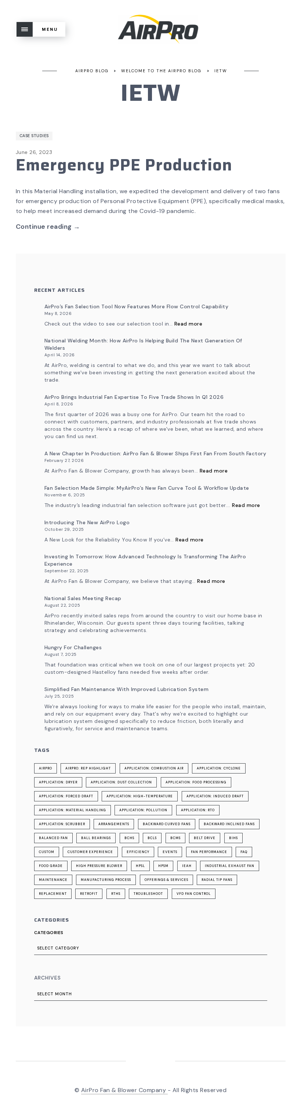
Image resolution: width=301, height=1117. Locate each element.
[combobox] (150, 948)
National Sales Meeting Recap (83, 598)
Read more (188, 323)
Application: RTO (198, 810)
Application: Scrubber (62, 824)
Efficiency (138, 852)
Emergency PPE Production (124, 164)
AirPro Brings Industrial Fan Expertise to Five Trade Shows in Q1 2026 (134, 397)
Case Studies (34, 135)
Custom (46, 852)
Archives (47, 977)
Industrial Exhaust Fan (229, 866)
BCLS (152, 838)
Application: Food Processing (196, 782)
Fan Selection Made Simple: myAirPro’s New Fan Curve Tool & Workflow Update (146, 488)
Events (170, 852)
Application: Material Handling (72, 810)
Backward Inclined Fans (229, 824)
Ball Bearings (96, 838)
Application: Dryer (58, 782)
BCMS (175, 838)
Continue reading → (48, 226)
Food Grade (51, 866)
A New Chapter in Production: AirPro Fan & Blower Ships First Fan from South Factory (155, 453)
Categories (49, 933)
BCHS (129, 838)
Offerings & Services (166, 880)
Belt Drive (204, 838)
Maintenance (53, 880)
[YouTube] (159, 1062)
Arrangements (113, 824)
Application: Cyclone (219, 768)
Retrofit (89, 894)
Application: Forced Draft (66, 796)
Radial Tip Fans (217, 880)
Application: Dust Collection (121, 782)
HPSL (140, 866)
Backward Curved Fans (167, 824)
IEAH (187, 866)
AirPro (45, 768)
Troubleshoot (148, 894)
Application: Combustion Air (154, 768)
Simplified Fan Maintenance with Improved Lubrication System (126, 689)
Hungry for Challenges (73, 647)
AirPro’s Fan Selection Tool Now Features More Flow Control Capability (136, 306)
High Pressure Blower (99, 866)
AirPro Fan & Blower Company (124, 1090)
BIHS (233, 838)
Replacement (53, 894)
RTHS (115, 894)
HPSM (163, 866)
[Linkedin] (141, 1062)
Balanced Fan (53, 838)
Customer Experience (90, 852)
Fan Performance (209, 852)
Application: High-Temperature (139, 796)
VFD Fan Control (194, 894)
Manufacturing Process (106, 880)
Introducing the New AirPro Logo (87, 522)
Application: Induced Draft (215, 796)
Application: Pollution (143, 810)
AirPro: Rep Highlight (88, 768)
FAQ (243, 852)
